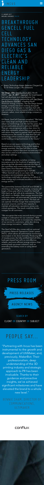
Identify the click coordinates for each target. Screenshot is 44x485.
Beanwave (32, 476)
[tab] (17, 16)
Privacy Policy (16, 474)
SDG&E (17, 101)
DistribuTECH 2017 (23, 93)
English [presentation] (17, 16)
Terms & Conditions (26, 474)
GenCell (24, 95)
